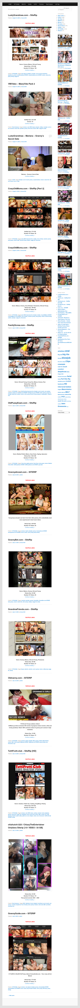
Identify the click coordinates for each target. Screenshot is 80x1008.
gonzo (64, 381)
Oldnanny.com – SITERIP (20, 677)
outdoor (28, 240)
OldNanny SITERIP (24, 742)
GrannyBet (36, 600)
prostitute (48, 904)
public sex (24, 815)
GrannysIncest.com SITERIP (14, 532)
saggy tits (16, 76)
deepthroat (10, 75)
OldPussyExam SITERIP (19, 464)
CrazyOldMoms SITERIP (46, 315)
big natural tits (29, 239)
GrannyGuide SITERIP (43, 987)
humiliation (24, 814)
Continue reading (30, 70)
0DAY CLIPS (61, 15)
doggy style (60, 374)
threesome (38, 240)
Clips (68, 361)
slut (28, 815)
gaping (27, 463)
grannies (28, 600)
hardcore (61, 384)
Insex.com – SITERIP (63, 307)
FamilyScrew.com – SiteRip (21, 325)
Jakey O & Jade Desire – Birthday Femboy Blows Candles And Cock (63, 326)
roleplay (30, 602)
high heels (14, 394)
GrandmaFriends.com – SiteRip (23, 609)
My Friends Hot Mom (31, 988)
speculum (40, 464)
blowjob (29, 73)
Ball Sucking (24, 391)
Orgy (48, 814)
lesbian (18, 394)
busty (32, 813)
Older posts (11, 995)
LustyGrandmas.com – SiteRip (22, 15)
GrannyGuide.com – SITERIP (21, 913)
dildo (34, 740)
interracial (30, 128)
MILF (38, 128)
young (13, 817)
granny (14, 75)
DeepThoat (44, 73)
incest (22, 532)
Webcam (60, 30)
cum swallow (47, 391)
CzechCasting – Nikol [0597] (64, 312)
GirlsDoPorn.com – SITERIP (64, 47)
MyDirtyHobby (61, 394)
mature (43, 75)
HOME (9, 4)
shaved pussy (61, 399)
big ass (25, 73)
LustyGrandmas (36, 179)
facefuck (12, 128)
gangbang (47, 813)
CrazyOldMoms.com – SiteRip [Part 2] (26, 188)
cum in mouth (39, 73)
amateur (25, 127)
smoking (10, 906)
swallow (59, 403)
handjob (10, 394)
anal (22, 73)
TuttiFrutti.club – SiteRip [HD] (22, 750)
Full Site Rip (65, 379)
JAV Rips (57, 4)
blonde (60, 358)
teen (9, 395)
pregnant (39, 394)
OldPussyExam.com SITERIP (31, 464)
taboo (35, 815)
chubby (41, 127)
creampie (33, 73)
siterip (38, 602)
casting (35, 813)
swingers (31, 815)
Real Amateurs (49, 4)
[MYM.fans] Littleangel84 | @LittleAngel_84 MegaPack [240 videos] (64, 65)
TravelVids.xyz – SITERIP (64, 153)
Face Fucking (24, 904)
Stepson (49, 394)
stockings (69, 401)
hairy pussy (10, 240)
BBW (31, 127)
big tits (37, 127)
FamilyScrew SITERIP (22, 392)
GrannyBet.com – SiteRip (20, 539)
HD (65, 383)
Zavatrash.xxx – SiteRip (63, 220)
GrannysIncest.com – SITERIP (22, 471)
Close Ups (23, 463)
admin (21, 474)
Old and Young (23, 240)
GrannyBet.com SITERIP (44, 600)
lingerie (59, 389)
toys (14, 743)
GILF (18, 128)
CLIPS (35, 4)
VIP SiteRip (16, 4)
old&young (45, 669)
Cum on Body (40, 239)
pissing (9, 815)
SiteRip (29, 4)
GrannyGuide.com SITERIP (14, 988)
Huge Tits (19, 814)
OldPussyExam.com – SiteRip (22, 402)
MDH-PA (24, 4)
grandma (22, 128)
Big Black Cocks (29, 903)
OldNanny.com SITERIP (34, 742)
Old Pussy (45, 988)
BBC (24, 903)
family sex (14, 392)
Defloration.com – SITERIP (64, 186)
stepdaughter (44, 394)
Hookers (36, 904)
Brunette (60, 361)
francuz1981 (24, 18)
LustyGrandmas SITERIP (22, 75)
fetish (41, 392)
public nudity (19, 815)
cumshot (45, 239)
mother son (43, 814)
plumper (14, 317)
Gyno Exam (36, 463)
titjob (45, 128)
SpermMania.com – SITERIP (65, 252)
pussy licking (11, 76)
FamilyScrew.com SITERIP (33, 392)
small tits (61, 401)
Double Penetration (62, 376)
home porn (14, 814)
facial (16, 128)
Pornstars (41, 4)
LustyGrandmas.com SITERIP (35, 75)
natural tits (48, 75)
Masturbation (46, 740)
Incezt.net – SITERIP (63, 236)
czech (34, 669)
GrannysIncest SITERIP (41, 531)
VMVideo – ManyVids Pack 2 (21, 83)
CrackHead (39, 903)
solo (65, 401)
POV (63, 396)
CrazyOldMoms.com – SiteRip (22, 247)
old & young (27, 394)
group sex (48, 392)
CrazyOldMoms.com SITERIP (14, 316)
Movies (59, 22)
